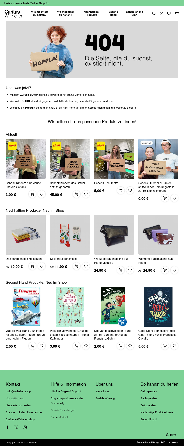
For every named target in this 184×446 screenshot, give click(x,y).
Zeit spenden (148, 405)
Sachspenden (149, 398)
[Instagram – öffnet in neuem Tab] (24, 427)
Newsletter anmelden (18, 405)
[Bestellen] (32, 194)
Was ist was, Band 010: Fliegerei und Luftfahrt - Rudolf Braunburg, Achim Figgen (26, 334)
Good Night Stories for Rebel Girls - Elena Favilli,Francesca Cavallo (157, 334)
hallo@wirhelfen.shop (18, 391)
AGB (163, 442)
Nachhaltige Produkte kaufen (157, 412)
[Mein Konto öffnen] (161, 13)
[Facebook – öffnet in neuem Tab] (7, 427)
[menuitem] (40, 13)
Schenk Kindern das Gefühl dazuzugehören (67, 185)
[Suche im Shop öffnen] (154, 13)
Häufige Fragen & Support (66, 391)
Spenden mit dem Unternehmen (24, 412)
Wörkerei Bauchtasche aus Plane (155, 260)
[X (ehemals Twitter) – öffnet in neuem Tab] (16, 427)
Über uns (104, 384)
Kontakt (13, 384)
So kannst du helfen (159, 384)
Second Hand (149, 419)
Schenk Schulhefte (106, 183)
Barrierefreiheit (59, 417)
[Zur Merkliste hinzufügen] (42, 194)
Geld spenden (149, 391)
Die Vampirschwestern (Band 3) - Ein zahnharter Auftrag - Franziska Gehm (112, 334)
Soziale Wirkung (105, 398)
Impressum (172, 442)
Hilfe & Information (68, 384)
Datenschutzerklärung (148, 442)
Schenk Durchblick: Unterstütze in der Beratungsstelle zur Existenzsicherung (156, 187)
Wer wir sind (103, 391)
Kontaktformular (15, 398)
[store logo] (14, 14)
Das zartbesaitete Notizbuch (24, 259)
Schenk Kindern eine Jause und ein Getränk (23, 185)
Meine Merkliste (169, 13)
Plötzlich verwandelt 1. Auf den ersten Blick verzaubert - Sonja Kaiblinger (69, 334)
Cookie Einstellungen (63, 410)
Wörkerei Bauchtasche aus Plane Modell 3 (111, 260)
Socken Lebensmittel (63, 259)
